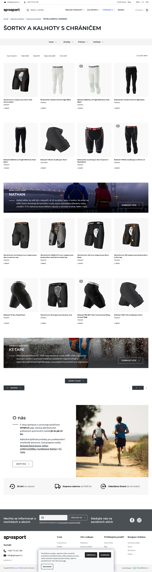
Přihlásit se (76, 518)
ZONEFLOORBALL (28, 448)
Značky (130, 554)
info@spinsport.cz (15, 555)
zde (64, 561)
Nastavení (47, 566)
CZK (142, 2)
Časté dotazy (121, 2)
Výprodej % (131, 550)
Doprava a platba (86, 547)
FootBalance (43, 448)
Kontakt (59, 547)
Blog (129, 2)
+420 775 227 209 (15, 550)
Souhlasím (105, 555)
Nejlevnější (25, 56)
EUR (147, 2)
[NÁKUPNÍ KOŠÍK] (147, 10)
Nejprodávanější (49, 56)
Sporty (130, 547)
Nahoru (14, 388)
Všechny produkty (134, 543)
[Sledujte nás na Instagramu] (139, 520)
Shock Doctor (34, 445)
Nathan (53, 448)
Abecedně (63, 56)
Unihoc (45, 445)
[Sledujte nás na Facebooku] (132, 520)
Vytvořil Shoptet (126, 568)
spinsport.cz (8, 560)
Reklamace (84, 543)
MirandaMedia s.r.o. (142, 568)
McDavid (24, 445)
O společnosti (61, 543)
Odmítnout (91, 555)
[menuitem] (75, 10)
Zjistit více (21, 464)
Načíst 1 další (74, 381)
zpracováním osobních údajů (69, 522)
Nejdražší (36, 56)
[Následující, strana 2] (138, 388)
